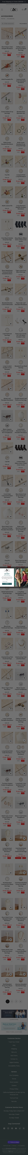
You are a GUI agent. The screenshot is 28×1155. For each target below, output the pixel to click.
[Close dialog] (27, 569)
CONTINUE (6, 583)
